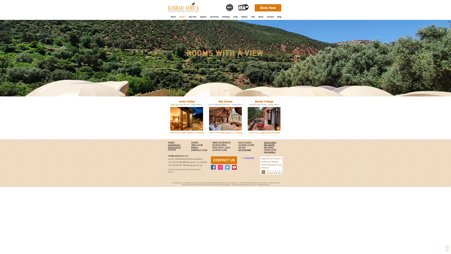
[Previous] (13, 58)
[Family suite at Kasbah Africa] (222, 90)
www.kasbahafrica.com (188, 183)
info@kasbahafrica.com (178, 156)
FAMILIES (171, 142)
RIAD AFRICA (269, 147)
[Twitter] (227, 167)
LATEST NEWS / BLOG (221, 147)
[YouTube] (234, 167)
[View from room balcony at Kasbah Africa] (226, 90)
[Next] (438, 58)
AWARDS (194, 142)
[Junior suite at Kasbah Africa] (224, 90)
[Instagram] (220, 167)
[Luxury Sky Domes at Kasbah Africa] (228, 90)
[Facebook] (213, 167)
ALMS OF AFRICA (245, 142)
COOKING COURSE (246, 145)
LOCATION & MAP (219, 150)
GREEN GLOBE (197, 145)
